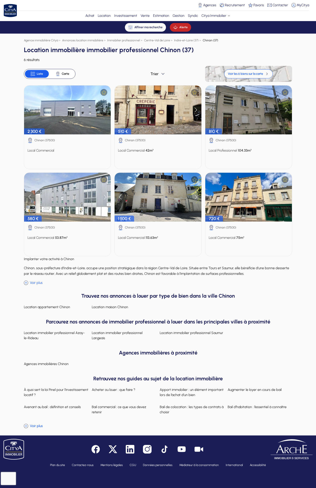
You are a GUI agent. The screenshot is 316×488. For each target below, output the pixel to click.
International (234, 465)
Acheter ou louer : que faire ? (113, 390)
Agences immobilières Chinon (46, 364)
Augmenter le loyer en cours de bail (255, 390)
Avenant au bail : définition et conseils (52, 407)
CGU (133, 465)
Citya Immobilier (213, 16)
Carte (65, 74)
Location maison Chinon (110, 307)
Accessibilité (258, 465)
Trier (154, 73)
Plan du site (57, 465)
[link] (248, 73)
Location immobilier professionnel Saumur (191, 333)
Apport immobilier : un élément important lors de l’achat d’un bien (192, 392)
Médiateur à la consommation (199, 465)
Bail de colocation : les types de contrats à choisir (192, 409)
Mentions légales (111, 465)
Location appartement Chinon (47, 307)
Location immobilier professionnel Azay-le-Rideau (54, 335)
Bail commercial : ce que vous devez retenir (119, 409)
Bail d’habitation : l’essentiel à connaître (257, 407)
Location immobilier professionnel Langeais (117, 335)
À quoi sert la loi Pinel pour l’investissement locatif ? (56, 392)
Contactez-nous (83, 465)
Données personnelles (157, 465)
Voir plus (36, 283)
